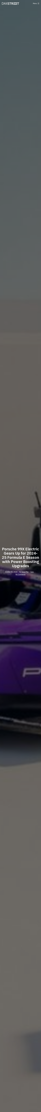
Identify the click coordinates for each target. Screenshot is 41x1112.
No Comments (20, 574)
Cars (32, 572)
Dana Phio (25, 572)
